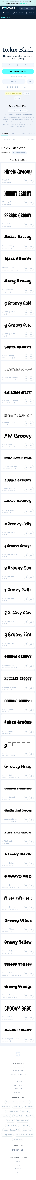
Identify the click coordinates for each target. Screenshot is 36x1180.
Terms (18, 1165)
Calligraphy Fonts (11, 1102)
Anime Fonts (27, 1130)
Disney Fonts (18, 1139)
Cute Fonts (25, 1111)
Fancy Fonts (17, 1106)
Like (14, 81)
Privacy (18, 1161)
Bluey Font (18, 1085)
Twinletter (14, 111)
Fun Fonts (10, 1121)
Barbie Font (18, 1089)
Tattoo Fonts (29, 1106)
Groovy (17, 98)
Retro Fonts (30, 1116)
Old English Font (7, 1135)
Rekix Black (11, 117)
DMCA (18, 1172)
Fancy (27, 93)
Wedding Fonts (11, 1125)
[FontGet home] (8, 8)
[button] (27, 8)
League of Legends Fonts (12, 1130)
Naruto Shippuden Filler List (24, 1135)
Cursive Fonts (24, 1102)
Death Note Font (18, 1067)
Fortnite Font (18, 1092)
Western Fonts (24, 1125)
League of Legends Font (18, 1074)
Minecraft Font (18, 1070)
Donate (23, 111)
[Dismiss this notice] (34, 2)
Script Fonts (6, 1106)
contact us (23, 3)
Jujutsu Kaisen (18, 1081)
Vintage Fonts (18, 1116)
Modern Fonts (6, 1116)
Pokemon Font (18, 1078)
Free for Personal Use (13, 93)
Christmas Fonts (22, 1121)
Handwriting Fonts (12, 1111)
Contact (18, 1169)
